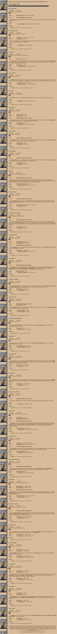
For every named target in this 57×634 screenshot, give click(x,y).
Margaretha (24, 287)
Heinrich (21, 429)
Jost (18, 570)
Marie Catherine (20, 418)
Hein (21, 575)
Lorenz (18, 37)
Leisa (20, 206)
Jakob (20, 403)
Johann (12, 424)
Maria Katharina (18, 201)
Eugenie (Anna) (22, 251)
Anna (47, 247)
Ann (19, 38)
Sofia (19, 243)
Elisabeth (20, 444)
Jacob (22, 424)
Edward (19, 383)
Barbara (19, 115)
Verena (20, 124)
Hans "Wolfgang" (22, 23)
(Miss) (30, 424)
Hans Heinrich (20, 15)
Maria (19, 364)
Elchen (29, 575)
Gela (18, 550)
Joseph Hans (20, 241)
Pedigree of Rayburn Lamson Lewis (24, 17)
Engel (52, 119)
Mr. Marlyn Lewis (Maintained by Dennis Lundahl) (31, 630)
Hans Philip (21, 45)
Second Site (30, 632)
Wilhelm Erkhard (15, 287)
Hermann (19, 417)
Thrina (20, 185)
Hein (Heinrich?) (21, 183)
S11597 (12, 27)
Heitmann (12, 268)
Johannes (21, 222)
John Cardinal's (27, 632)
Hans (18, 58)
